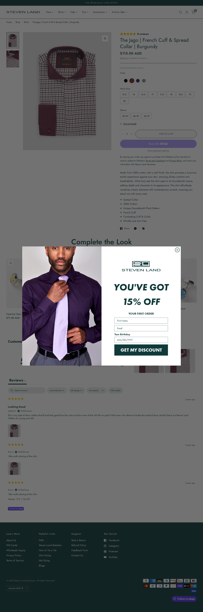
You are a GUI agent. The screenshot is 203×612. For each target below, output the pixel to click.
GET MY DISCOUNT (141, 350)
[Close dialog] (177, 250)
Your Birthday (122, 334)
